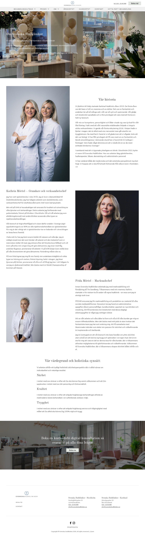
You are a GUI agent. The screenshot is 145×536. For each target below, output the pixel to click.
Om (55, 9)
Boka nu (72, 450)
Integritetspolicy (72, 527)
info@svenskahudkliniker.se (77, 507)
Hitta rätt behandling (119, 9)
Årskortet (69, 9)
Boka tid (134, 3)
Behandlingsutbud (23, 9)
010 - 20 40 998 (73, 504)
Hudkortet (84, 9)
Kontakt (99, 9)
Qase (92, 531)
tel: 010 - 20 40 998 (120, 3)
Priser (43, 9)
